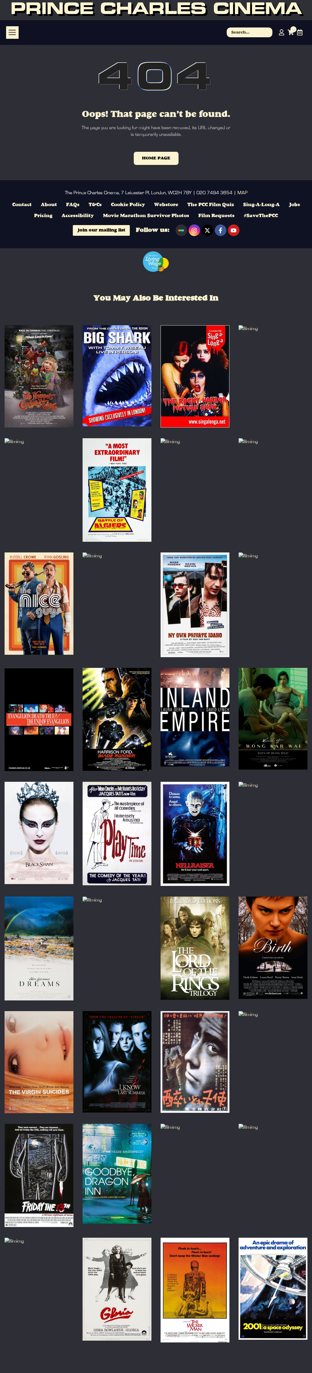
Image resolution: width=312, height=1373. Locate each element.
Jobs (294, 204)
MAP (242, 192)
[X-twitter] (207, 230)
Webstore (166, 204)
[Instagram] (194, 230)
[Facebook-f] (220, 230)
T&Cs (95, 204)
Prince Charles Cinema (156, 10)
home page (156, 158)
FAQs (73, 204)
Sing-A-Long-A (261, 204)
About (49, 204)
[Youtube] (233, 230)
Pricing (43, 215)
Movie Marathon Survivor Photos (146, 215)
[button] (12, 32)
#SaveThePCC (261, 215)
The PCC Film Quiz (210, 204)
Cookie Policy (128, 204)
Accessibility (78, 215)
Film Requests (216, 215)
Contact (22, 204)
